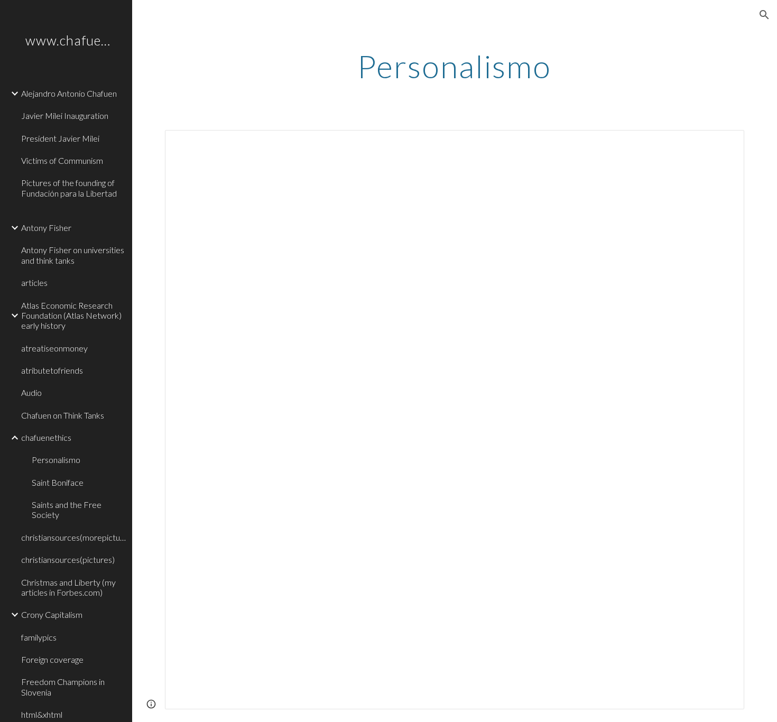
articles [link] (34, 282)
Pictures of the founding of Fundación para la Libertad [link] (69, 188)
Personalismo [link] (56, 460)
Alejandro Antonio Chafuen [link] (69, 93)
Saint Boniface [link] (58, 482)
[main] (454, 66)
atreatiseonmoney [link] (54, 348)
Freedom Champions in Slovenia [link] (63, 687)
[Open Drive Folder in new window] (724, 144)
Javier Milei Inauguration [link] (64, 115)
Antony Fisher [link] (46, 228)
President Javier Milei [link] (60, 138)
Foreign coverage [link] (52, 659)
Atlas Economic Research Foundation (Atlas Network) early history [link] (71, 315)
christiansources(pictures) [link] (68, 559)
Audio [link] (31, 392)
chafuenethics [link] (46, 437)
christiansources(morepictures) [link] (73, 537)
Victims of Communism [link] (62, 160)
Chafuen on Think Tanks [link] (62, 415)
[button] (764, 14)
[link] (72, 211)
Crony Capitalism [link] (51, 614)
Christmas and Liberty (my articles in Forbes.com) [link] (68, 587)
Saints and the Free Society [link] (66, 509)
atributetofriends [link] (52, 370)
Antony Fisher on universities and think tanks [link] (72, 255)
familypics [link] (39, 637)
